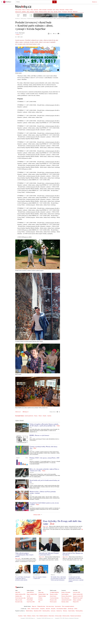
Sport (49, 11)
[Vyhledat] (54, 2)
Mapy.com (34, 606)
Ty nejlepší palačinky (54, 592)
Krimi (54, 9)
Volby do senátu (18, 599)
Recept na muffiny (54, 594)
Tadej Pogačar (30, 598)
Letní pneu (53, 610)
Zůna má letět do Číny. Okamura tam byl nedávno (73, 554)
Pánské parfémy (79, 610)
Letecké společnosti (29, 415)
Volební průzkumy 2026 (20, 594)
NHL (39, 601)
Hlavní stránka (18, 9)
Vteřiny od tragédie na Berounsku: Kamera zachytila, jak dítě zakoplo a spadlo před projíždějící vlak (44, 425)
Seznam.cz (94, 1)
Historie (36, 11)
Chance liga (40, 592)
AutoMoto (24, 11)
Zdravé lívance (53, 596)
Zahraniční (36, 9)
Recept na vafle (53, 599)
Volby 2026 (17, 592)
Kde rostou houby (50, 606)
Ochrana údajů (58, 615)
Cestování (32, 11)
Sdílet (55, 33)
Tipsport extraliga (42, 596)
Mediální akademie (44, 615)
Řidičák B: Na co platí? (78, 598)
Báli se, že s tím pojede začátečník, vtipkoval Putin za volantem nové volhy (44, 470)
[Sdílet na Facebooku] (57, 411)
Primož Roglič (30, 599)
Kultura (57, 9)
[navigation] (2, 2)
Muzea (35, 415)
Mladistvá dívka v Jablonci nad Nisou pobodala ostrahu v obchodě (43, 492)
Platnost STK (76, 601)
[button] (37, 59)
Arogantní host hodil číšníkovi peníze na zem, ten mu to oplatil (44, 503)
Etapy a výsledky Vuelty (32, 594)
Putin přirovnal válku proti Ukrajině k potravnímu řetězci (49, 554)
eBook (51, 33)
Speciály (55, 11)
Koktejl (71, 9)
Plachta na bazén (35, 608)
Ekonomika (62, 9)
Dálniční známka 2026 (77, 594)
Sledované (75, 11)
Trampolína (42, 608)
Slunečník (48, 608)
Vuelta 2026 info (30, 592)
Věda (28, 11)
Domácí (28, 9)
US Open (40, 598)
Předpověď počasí (41, 606)
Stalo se (24, 9)
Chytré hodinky (71, 610)
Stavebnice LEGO (37, 610)
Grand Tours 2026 (31, 601)
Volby (32, 9)
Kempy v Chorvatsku (65, 592)
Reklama (29, 615)
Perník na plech (53, 601)
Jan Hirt (28, 596)
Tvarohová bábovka (54, 598)
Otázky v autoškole (77, 599)
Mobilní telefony (29, 610)
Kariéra (33, 615)
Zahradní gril (70, 608)
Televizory (65, 610)
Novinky (17, 32)
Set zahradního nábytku (62, 608)
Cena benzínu (58, 606)
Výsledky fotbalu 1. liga (43, 594)
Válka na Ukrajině (43, 9)
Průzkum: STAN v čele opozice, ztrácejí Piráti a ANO (44, 458)
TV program (64, 11)
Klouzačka (53, 608)
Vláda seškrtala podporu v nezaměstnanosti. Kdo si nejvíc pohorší (24, 554)
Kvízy (52, 11)
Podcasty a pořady (43, 11)
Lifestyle (67, 9)
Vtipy (31, 437)
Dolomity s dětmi (65, 601)
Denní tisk (70, 11)
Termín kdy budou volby (20, 598)
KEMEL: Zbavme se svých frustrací (39, 435)
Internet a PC (18, 11)
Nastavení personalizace (75, 615)
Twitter (24, 615)
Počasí (59, 11)
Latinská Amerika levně (66, 599)
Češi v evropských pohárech (68, 606)
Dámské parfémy (46, 610)
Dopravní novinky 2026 (78, 596)
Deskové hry (59, 610)
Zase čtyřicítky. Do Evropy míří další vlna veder (62, 522)
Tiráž (37, 615)
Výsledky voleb (18, 596)
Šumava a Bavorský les (66, 596)
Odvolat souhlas (65, 615)
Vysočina (49, 415)
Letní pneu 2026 (76, 592)
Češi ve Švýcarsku (65, 598)
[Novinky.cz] (23, 7)
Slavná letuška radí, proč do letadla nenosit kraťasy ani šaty (44, 481)
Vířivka (75, 608)
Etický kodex (51, 615)
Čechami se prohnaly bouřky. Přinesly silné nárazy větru (43, 447)
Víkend (40, 415)
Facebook (20, 615)
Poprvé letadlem (64, 594)
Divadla (44, 415)
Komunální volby (18, 601)
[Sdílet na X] (59, 411)
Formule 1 (40, 599)
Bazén (29, 608)
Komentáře (49, 9)
